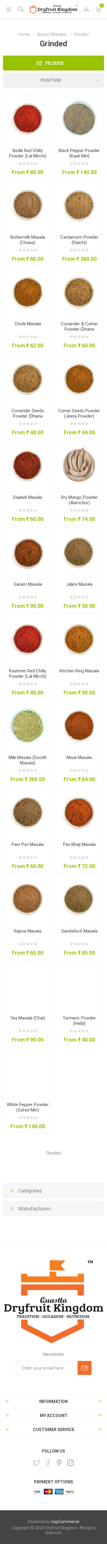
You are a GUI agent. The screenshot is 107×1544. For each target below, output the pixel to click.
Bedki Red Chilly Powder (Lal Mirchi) (27, 153)
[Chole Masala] (27, 292)
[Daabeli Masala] (27, 465)
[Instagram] (70, 1463)
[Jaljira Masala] (79, 552)
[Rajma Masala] (27, 899)
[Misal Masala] (79, 726)
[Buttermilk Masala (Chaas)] (27, 205)
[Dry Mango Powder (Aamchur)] (79, 465)
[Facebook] (48, 1463)
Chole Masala (28, 323)
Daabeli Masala (27, 497)
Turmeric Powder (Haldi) (79, 1020)
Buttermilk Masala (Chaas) (27, 239)
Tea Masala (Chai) (27, 1018)
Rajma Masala (27, 931)
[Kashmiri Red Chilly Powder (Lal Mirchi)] (27, 639)
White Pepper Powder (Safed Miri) (28, 1107)
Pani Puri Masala (28, 844)
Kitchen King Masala (79, 671)
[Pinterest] (59, 1463)
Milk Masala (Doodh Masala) (28, 760)
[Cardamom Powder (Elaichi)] (79, 205)
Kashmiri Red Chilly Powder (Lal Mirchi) (27, 673)
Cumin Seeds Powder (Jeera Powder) (79, 413)
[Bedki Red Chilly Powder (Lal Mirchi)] (27, 118)
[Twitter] (36, 1463)
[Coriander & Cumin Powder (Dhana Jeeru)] (79, 292)
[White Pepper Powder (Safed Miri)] (27, 1072)
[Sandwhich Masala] (79, 899)
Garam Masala (28, 584)
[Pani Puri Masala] (27, 812)
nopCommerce (65, 1521)
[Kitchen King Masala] (79, 639)
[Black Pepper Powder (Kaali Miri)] (79, 118)
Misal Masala (79, 757)
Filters (54, 63)
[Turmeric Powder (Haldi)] (79, 986)
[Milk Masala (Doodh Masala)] (27, 726)
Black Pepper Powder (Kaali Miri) (79, 153)
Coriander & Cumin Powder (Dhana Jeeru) (79, 329)
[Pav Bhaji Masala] (79, 812)
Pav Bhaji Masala (79, 844)
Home (24, 34)
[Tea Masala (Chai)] (27, 986)
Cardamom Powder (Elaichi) (79, 239)
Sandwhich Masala (79, 931)
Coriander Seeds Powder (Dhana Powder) (28, 416)
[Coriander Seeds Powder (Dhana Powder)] (27, 379)
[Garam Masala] (27, 552)
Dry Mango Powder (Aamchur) (79, 500)
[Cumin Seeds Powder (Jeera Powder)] (79, 379)
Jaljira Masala (79, 584)
